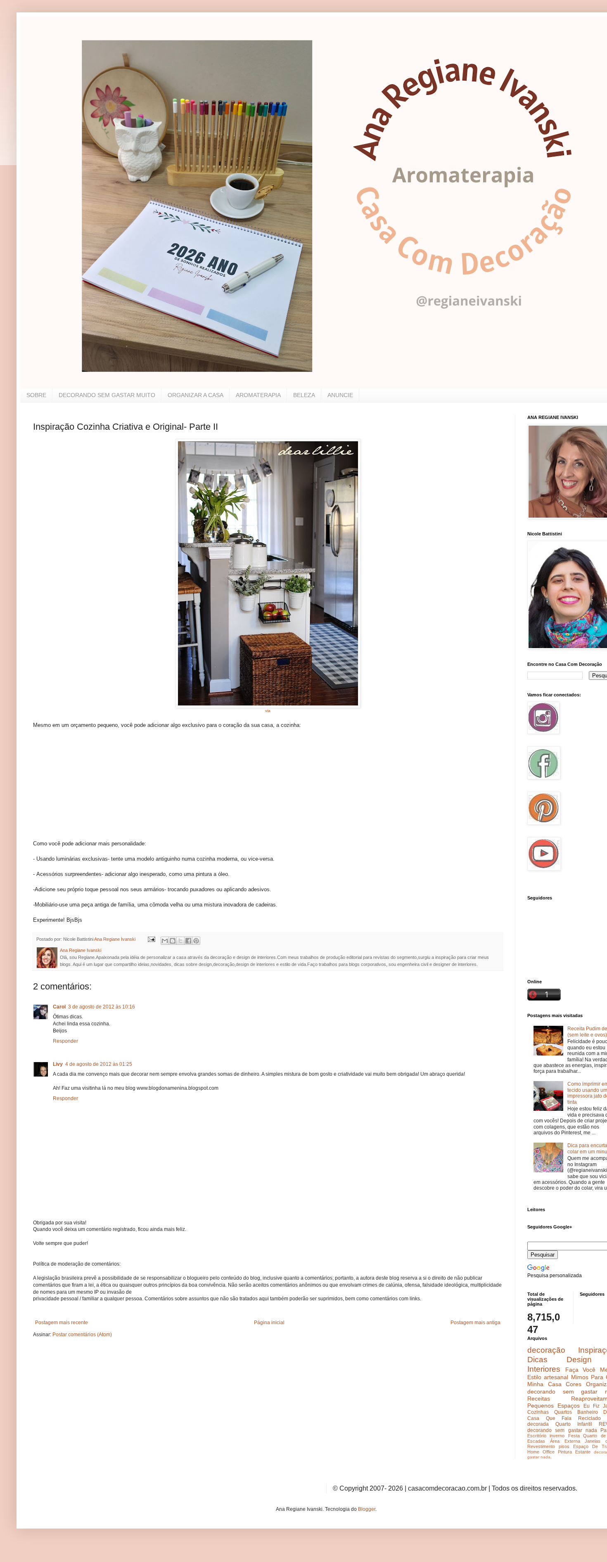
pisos (564, 1446)
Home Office (541, 1451)
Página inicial (269, 1322)
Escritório (536, 1435)
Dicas (537, 1359)
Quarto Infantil (573, 1424)
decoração (546, 1350)
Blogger (366, 1509)
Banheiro (587, 1412)
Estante (582, 1451)
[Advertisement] (95, 788)
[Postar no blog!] (172, 941)
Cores (573, 1384)
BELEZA (304, 395)
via (267, 710)
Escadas (536, 1441)
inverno (557, 1435)
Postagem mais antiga (475, 1322)
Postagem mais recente (61, 1322)
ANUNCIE (340, 395)
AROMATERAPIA (258, 395)
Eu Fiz (591, 1406)
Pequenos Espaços (553, 1405)
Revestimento (541, 1446)
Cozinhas (538, 1412)
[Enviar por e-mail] (165, 941)
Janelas (592, 1441)
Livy (58, 1064)
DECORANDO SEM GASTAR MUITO (107, 395)
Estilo (534, 1377)
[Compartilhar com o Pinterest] (196, 941)
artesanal (556, 1377)
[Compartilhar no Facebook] (188, 941)
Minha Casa (544, 1384)
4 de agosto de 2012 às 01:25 (98, 1064)
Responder (65, 1041)
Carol (59, 1007)
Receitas (538, 1398)
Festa (574, 1435)
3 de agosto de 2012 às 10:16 (101, 1007)
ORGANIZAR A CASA (195, 395)
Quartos (563, 1412)
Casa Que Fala (549, 1418)
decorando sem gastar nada (562, 1430)
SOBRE (36, 395)
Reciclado (589, 1418)
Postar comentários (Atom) (82, 1334)
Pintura (565, 1451)
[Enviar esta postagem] (151, 939)
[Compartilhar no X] (180, 941)
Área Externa (565, 1441)
